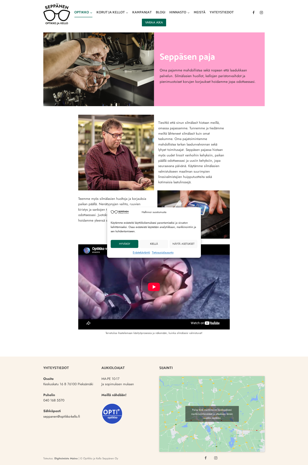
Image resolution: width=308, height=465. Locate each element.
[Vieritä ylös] (299, 459)
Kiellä (154, 244)
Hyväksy (124, 244)
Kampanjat (142, 12)
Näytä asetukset (183, 244)
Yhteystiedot (222, 12)
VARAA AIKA (154, 22)
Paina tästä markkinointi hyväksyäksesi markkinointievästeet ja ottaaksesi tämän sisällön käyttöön (212, 414)
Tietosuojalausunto (163, 252)
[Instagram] (261, 12)
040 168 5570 (53, 400)
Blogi (160, 12)
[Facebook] (253, 12)
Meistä (200, 12)
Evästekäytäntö (141, 252)
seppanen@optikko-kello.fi (61, 416)
